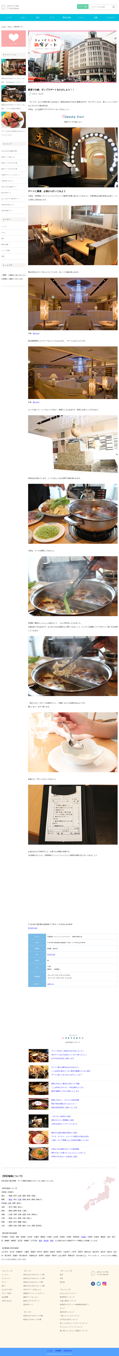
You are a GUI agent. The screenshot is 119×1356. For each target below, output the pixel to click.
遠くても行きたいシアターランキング (74, 1323)
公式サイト (50, 984)
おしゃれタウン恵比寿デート (10, 199)
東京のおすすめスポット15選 (34, 1275)
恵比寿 (46, 1241)
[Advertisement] (13, 328)
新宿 (51, 1241)
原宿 (40, 1241)
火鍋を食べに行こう (7, 181)
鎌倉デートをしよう (30, 1297)
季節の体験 (67, 17)
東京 (10, 1199)
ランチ (40, 93)
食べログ (36, 333)
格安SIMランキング (67, 1312)
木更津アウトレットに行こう (10, 175)
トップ (8, 17)
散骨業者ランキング (67, 1297)
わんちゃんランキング (68, 1293)
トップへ (4, 226)
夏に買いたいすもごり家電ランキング (74, 1331)
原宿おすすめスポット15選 (33, 1282)
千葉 (19, 1199)
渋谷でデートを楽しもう (32, 1289)
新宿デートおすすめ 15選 (9, 163)
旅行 (37, 17)
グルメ (23, 17)
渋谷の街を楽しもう (7, 204)
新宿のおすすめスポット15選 (34, 1278)
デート (52, 17)
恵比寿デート (28, 1304)
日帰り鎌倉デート (7, 210)
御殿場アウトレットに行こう (34, 1293)
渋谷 (61, 1278)
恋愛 (96, 17)
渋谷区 (83, 1237)
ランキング (110, 17)
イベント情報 (5, 250)
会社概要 (5, 1297)
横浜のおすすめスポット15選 (34, 1286)
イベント (81, 17)
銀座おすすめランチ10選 (32, 1319)
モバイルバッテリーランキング (71, 1327)
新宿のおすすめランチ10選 (33, 1316)
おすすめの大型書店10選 (9, 151)
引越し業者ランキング (68, 1301)
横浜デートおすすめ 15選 (9, 169)
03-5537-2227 (32, 928)
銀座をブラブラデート (31, 1301)
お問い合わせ (7, 1301)
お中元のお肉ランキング (69, 1319)
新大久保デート (6, 193)
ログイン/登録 (82, 6)
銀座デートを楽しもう (8, 157)
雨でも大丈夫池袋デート (9, 187)
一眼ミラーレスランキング (69, 1316)
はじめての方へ (7, 1289)
